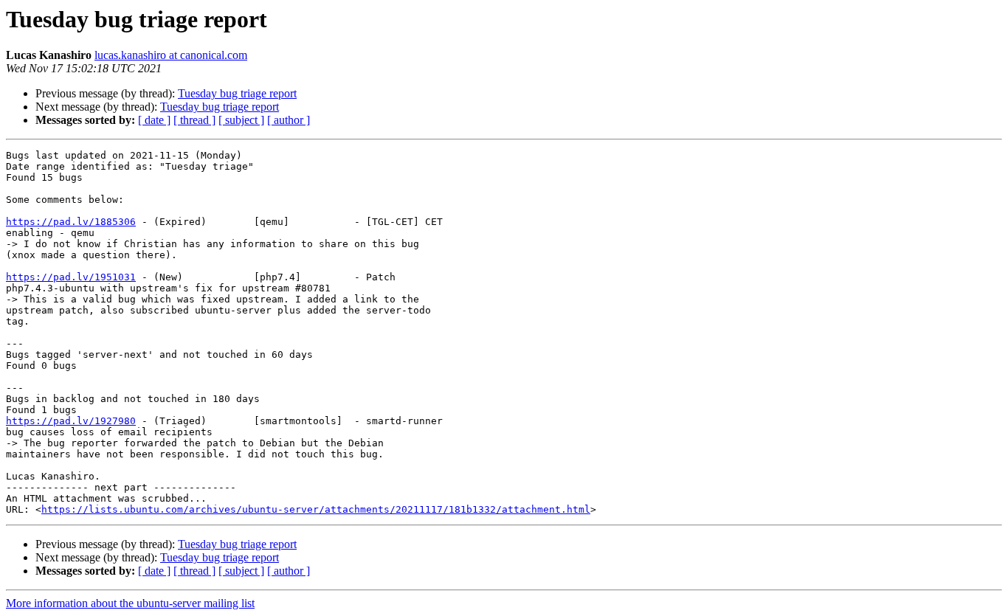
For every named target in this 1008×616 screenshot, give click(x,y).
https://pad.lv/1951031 (71, 277)
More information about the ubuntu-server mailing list (130, 603)
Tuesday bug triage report (237, 93)
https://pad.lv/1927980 (71, 420)
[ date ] (154, 120)
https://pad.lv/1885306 (71, 221)
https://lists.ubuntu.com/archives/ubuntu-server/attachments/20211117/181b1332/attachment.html (315, 509)
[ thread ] (194, 120)
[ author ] (288, 120)
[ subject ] (241, 120)
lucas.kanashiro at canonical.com (170, 55)
